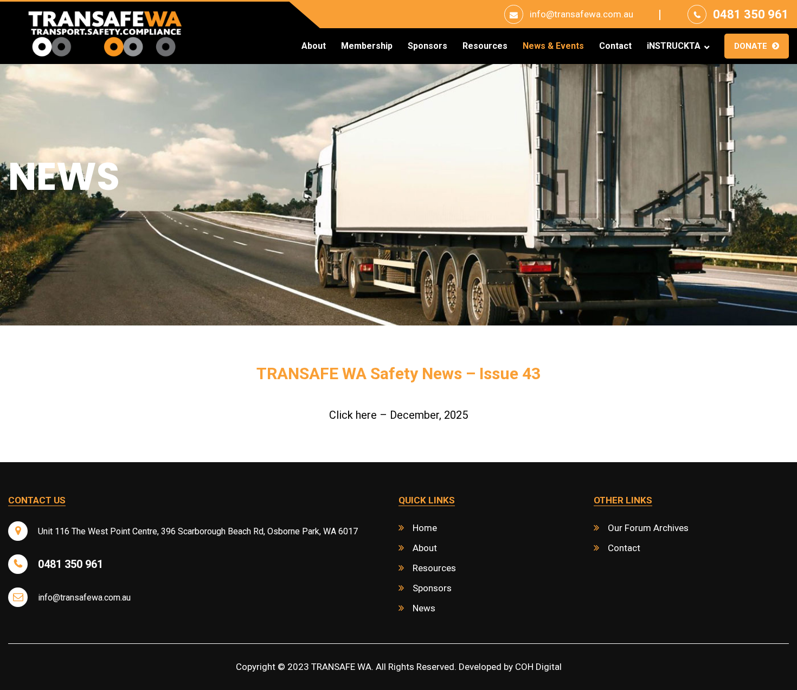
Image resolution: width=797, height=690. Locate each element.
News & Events (553, 46)
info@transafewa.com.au (581, 14)
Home (425, 527)
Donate (750, 46)
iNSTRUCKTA (673, 46)
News (424, 608)
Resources (484, 46)
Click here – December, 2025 (398, 414)
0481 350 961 (751, 14)
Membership (367, 46)
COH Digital (538, 666)
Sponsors (427, 46)
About (313, 46)
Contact (615, 46)
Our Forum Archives (648, 527)
